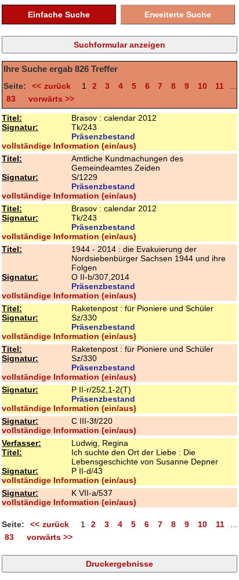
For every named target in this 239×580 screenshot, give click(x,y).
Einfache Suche (59, 14)
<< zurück (54, 86)
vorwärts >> (49, 98)
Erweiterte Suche (177, 14)
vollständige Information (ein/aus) (69, 145)
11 (219, 86)
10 (202, 86)
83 (11, 98)
